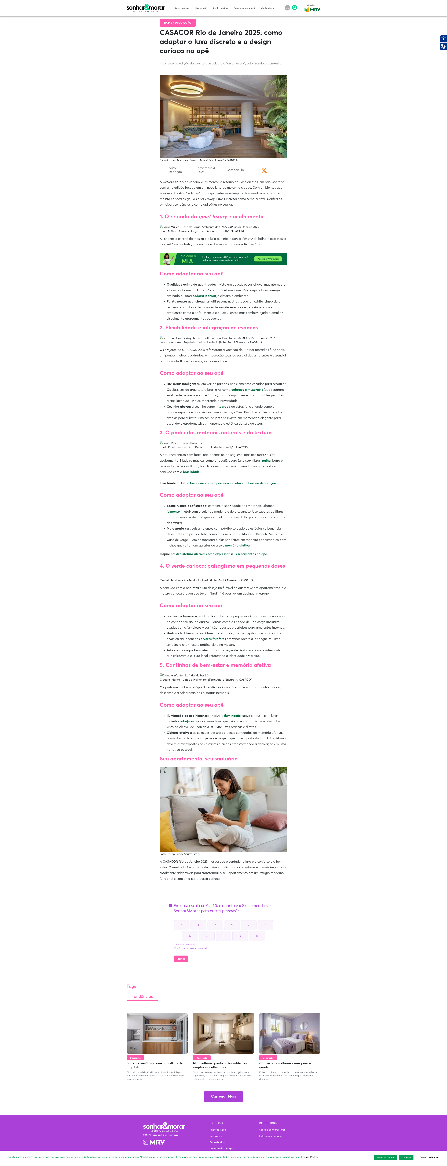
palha (266, 460)
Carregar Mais (223, 1096)
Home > (169, 22)
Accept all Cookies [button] (386, 1158)
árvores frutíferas (213, 639)
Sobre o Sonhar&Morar (272, 1130)
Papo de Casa (182, 8)
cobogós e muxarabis (247, 389)
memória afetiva (237, 545)
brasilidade (191, 472)
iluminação (232, 715)
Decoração (201, 8)
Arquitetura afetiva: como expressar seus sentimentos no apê (221, 554)
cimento (174, 511)
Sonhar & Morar (146, 5)
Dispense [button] (406, 1158)
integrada (223, 406)
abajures (187, 721)
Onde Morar (267, 8)
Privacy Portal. (309, 1157)
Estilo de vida (220, 8)
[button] (427, 1157)
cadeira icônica (204, 296)
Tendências (142, 997)
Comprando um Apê (244, 8)
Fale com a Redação (271, 1136)
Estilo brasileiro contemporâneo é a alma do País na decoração (228, 483)
